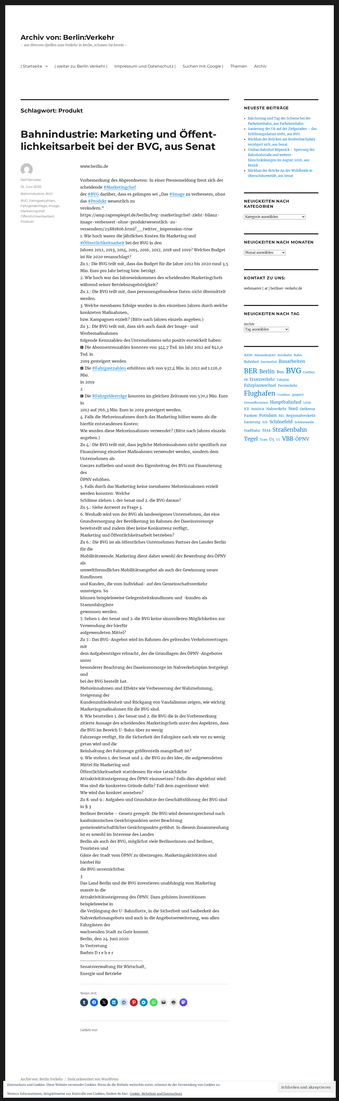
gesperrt (298, 394)
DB (246, 379)
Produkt (27, 221)
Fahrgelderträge (34, 206)
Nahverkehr (276, 409)
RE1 (281, 416)
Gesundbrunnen (256, 402)
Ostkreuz (307, 409)
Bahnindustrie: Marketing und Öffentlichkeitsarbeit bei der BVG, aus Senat (118, 140)
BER (250, 371)
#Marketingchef (119, 187)
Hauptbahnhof (285, 402)
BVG (49, 194)
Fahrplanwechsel (260, 385)
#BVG (93, 194)
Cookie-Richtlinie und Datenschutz (156, 1094)
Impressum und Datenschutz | (145, 66)
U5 (271, 439)
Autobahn (284, 355)
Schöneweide (304, 422)
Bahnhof (251, 361)
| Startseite (31, 66)
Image (54, 206)
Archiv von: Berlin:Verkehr (67, 37)
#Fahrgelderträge (109, 395)
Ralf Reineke (31, 180)
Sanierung (252, 422)
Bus (280, 372)
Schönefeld (281, 421)
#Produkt (97, 201)
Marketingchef (32, 211)
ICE (246, 409)
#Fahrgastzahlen (109, 368)
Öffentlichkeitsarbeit (37, 216)
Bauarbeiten (292, 361)
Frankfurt (283, 394)
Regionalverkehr (301, 415)
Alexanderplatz (264, 355)
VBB (287, 438)
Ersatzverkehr (262, 379)
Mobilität (257, 409)
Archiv (249, 324)
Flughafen (259, 393)
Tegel (251, 439)
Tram (263, 439)
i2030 (307, 402)
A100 (248, 355)
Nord (293, 408)
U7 (278, 439)
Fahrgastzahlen (42, 201)
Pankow (250, 416)
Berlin (267, 371)
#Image (177, 194)
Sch (265, 422)
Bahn (298, 355)
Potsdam (268, 415)
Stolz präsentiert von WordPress (93, 1079)
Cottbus (309, 372)
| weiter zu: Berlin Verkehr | (81, 66)
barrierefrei (269, 362)
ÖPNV (302, 439)
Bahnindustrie (32, 194)
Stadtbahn (252, 430)
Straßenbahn (289, 429)
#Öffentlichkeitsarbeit (102, 242)
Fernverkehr (287, 385)
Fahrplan (283, 379)
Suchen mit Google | (203, 66)
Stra (266, 430)
